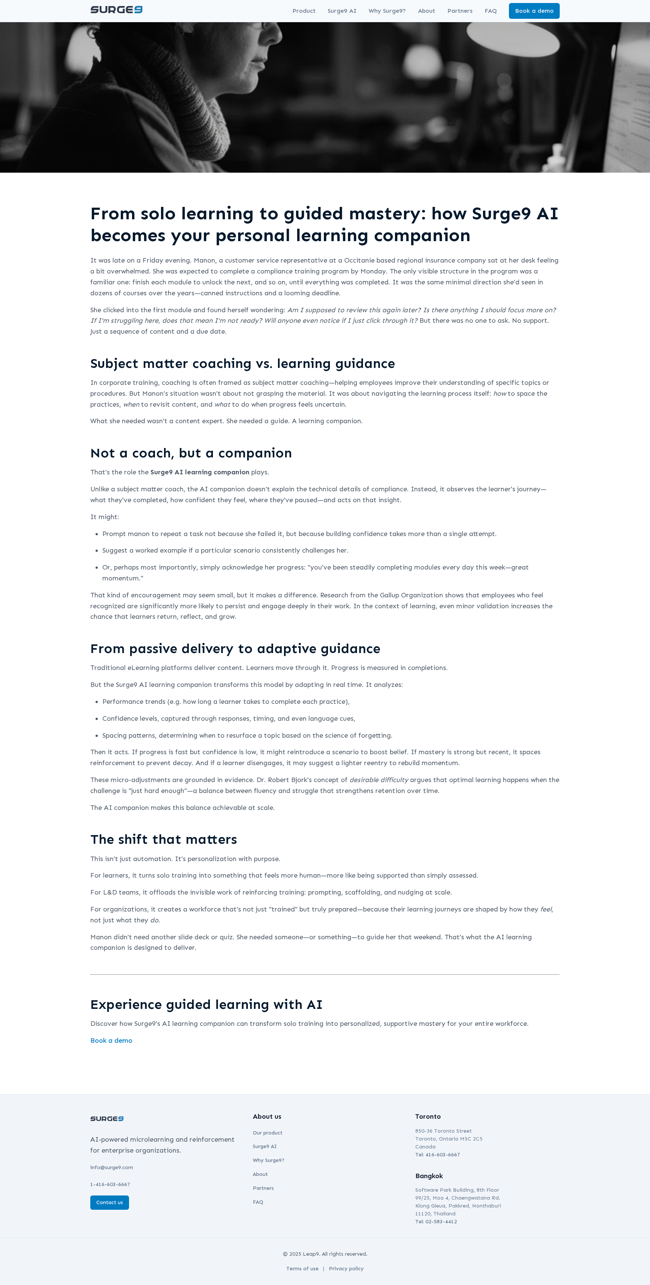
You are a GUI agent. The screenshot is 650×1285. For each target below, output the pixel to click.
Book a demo (534, 10)
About (426, 10)
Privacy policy (346, 1268)
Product (304, 10)
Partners (459, 10)
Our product (267, 1133)
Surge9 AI (342, 10)
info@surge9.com (111, 1167)
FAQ (490, 10)
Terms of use (302, 1268)
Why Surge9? (387, 10)
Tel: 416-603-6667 (437, 1154)
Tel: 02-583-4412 (436, 1221)
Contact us (109, 1202)
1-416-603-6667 (110, 1184)
